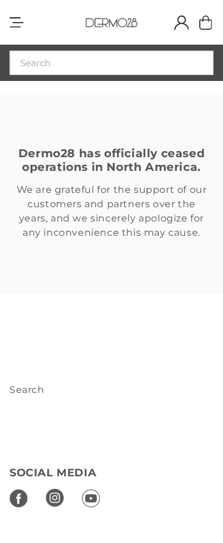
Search (27, 389)
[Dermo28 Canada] (111, 22)
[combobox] (111, 63)
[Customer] (177, 22)
